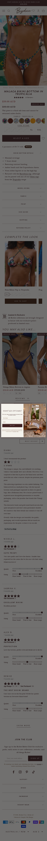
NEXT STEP (12, 425)
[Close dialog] (44, 405)
